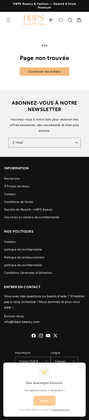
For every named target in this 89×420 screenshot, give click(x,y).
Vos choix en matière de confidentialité (31, 217)
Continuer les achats (44, 71)
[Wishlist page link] (61, 20)
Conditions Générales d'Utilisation (28, 273)
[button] (8, 20)
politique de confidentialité (23, 249)
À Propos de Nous (16, 186)
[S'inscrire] (76, 142)
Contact (10, 194)
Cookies (10, 242)
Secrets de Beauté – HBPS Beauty (28, 209)
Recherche (12, 178)
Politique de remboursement (24, 257)
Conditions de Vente (18, 202)
